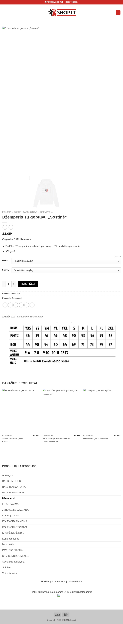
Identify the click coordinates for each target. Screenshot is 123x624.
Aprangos (7, 475)
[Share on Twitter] (15, 305)
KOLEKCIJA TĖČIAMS (14, 527)
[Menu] (4, 12)
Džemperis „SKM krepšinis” (96, 438)
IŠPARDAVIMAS (11, 504)
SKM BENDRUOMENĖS (15, 556)
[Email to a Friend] (21, 305)
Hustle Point (75, 581)
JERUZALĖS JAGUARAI (15, 510)
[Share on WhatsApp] (5, 305)
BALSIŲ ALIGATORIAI (14, 487)
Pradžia (6, 212)
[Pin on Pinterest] (26, 305)
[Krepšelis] (118, 12)
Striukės (6, 567)
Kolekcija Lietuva (11, 515)
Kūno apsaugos (10, 538)
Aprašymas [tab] (8, 317)
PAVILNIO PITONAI (12, 550)
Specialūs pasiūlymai (13, 561)
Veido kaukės (9, 573)
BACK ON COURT (12, 481)
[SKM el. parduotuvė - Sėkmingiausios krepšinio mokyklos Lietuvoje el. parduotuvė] (61, 12)
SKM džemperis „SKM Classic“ (12, 440)
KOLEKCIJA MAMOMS (14, 521)
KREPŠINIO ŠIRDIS (13, 533)
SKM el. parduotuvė (25, 212)
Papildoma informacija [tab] (30, 317)
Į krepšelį (28, 284)
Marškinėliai (8, 544)
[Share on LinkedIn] (32, 305)
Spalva (5, 270)
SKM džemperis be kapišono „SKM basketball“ (56, 440)
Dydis (5, 261)
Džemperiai (46, 212)
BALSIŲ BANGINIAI (13, 492)
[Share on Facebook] (10, 305)
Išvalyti (117, 256)
